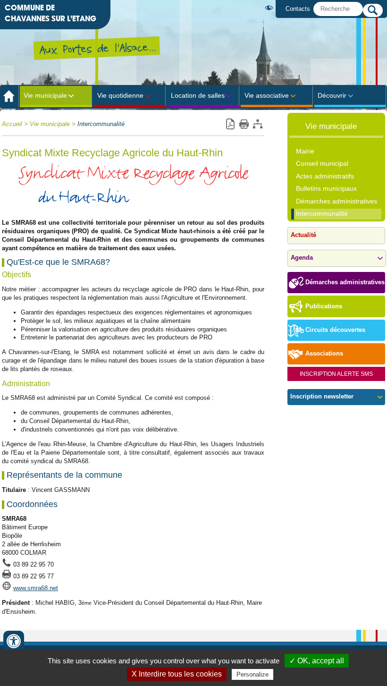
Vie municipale (45, 95)
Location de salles (198, 95)
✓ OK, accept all (316, 661)
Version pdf (230, 124)
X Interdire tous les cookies (177, 674)
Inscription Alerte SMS (336, 374)
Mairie (305, 151)
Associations (324, 353)
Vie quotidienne (120, 95)
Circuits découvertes (335, 330)
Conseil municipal (322, 163)
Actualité (303, 235)
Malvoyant (271, 8)
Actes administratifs (325, 176)
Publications (323, 306)
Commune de (50, 13)
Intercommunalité (101, 124)
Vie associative (266, 95)
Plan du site (257, 124)
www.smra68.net (35, 588)
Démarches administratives (336, 201)
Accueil (12, 124)
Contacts (298, 8)
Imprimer (244, 124)
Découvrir (332, 95)
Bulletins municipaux (326, 188)
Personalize (252, 674)
